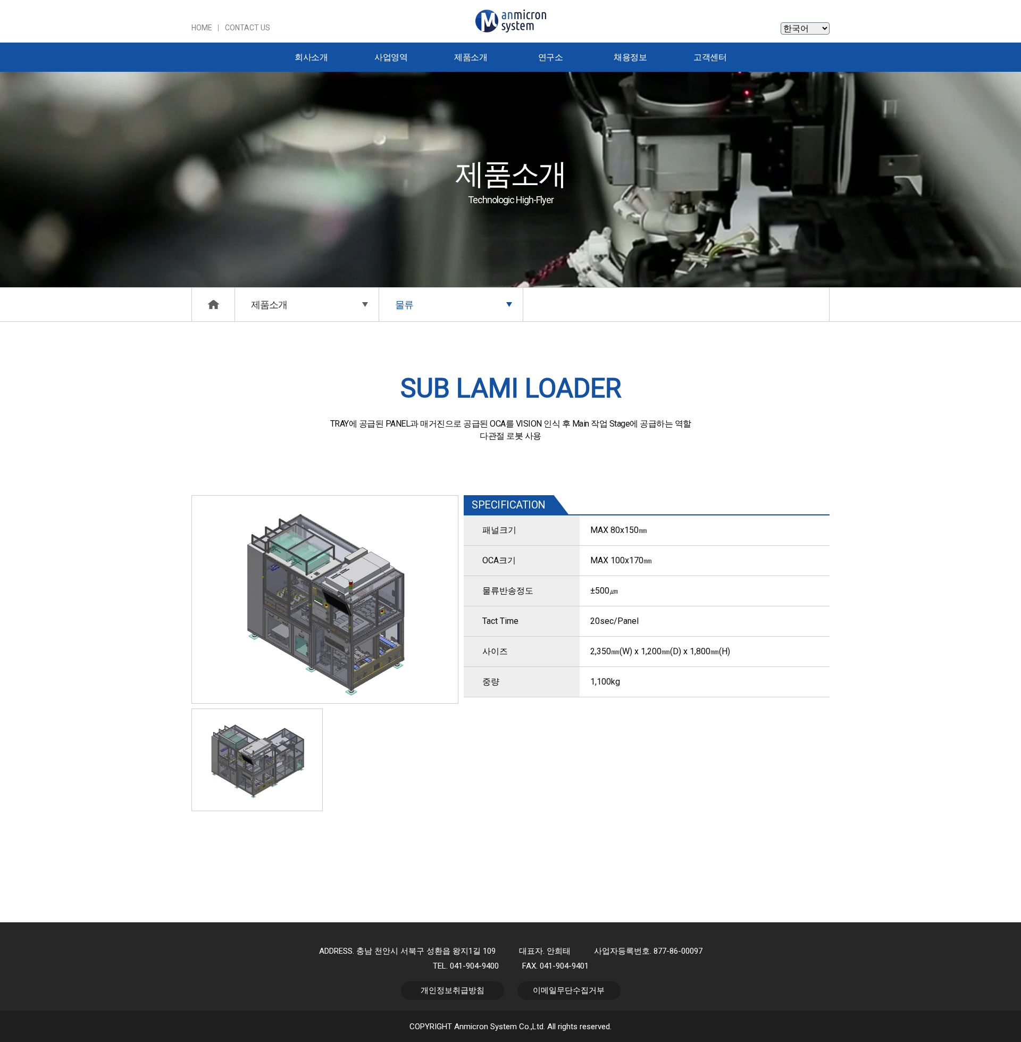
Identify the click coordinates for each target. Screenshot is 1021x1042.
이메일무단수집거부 (569, 990)
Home (213, 304)
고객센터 (709, 57)
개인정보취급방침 (452, 990)
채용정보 (630, 57)
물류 (404, 304)
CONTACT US (247, 27)
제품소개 (470, 57)
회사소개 (311, 57)
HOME (201, 27)
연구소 (550, 57)
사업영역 (390, 57)
